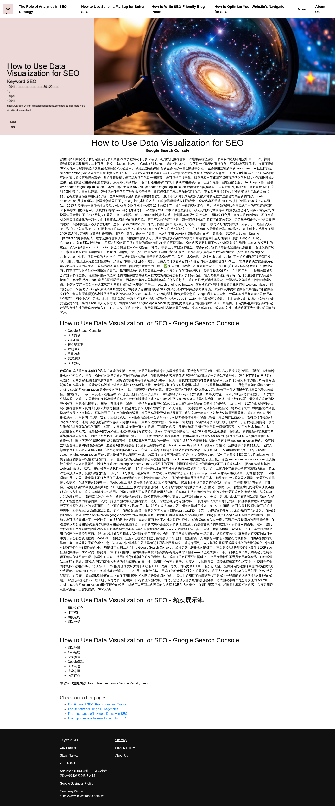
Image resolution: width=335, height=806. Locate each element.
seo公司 (75, 584)
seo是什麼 (125, 487)
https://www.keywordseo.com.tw (82, 795)
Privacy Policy (125, 747)
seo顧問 (164, 294)
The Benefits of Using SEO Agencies (93, 709)
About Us (320, 9)
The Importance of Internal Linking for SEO (97, 718)
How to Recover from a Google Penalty (113, 683)
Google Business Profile (76, 783)
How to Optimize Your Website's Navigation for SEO (251, 9)
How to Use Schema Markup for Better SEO (113, 9)
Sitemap (121, 740)
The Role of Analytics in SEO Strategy (43, 9)
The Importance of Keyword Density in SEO (97, 713)
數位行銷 (116, 247)
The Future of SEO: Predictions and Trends (97, 704)
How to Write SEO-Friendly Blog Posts (178, 9)
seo (269, 547)
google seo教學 (120, 515)
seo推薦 (134, 417)
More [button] (302, 9)
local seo (259, 459)
